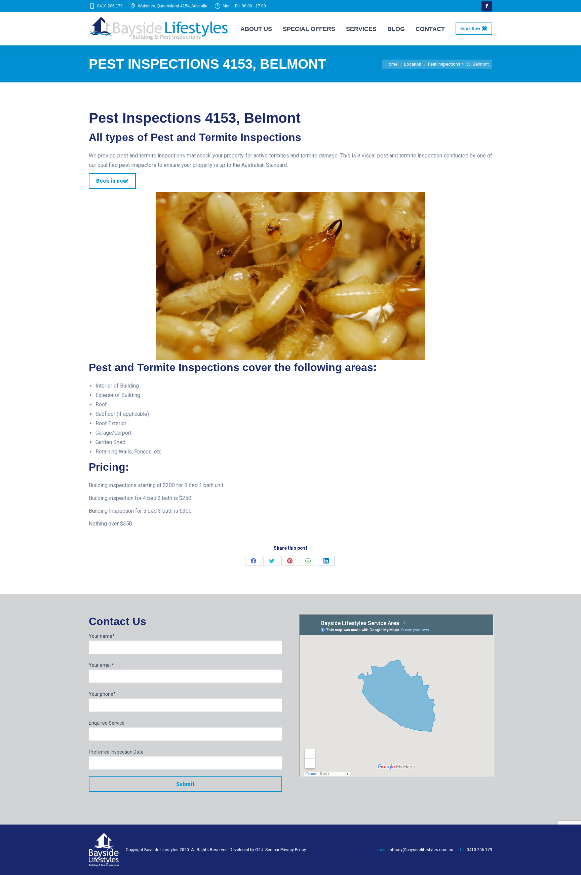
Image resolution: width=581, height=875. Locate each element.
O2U (259, 849)
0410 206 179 (110, 6)
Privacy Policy (293, 849)
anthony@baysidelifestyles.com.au (420, 849)
